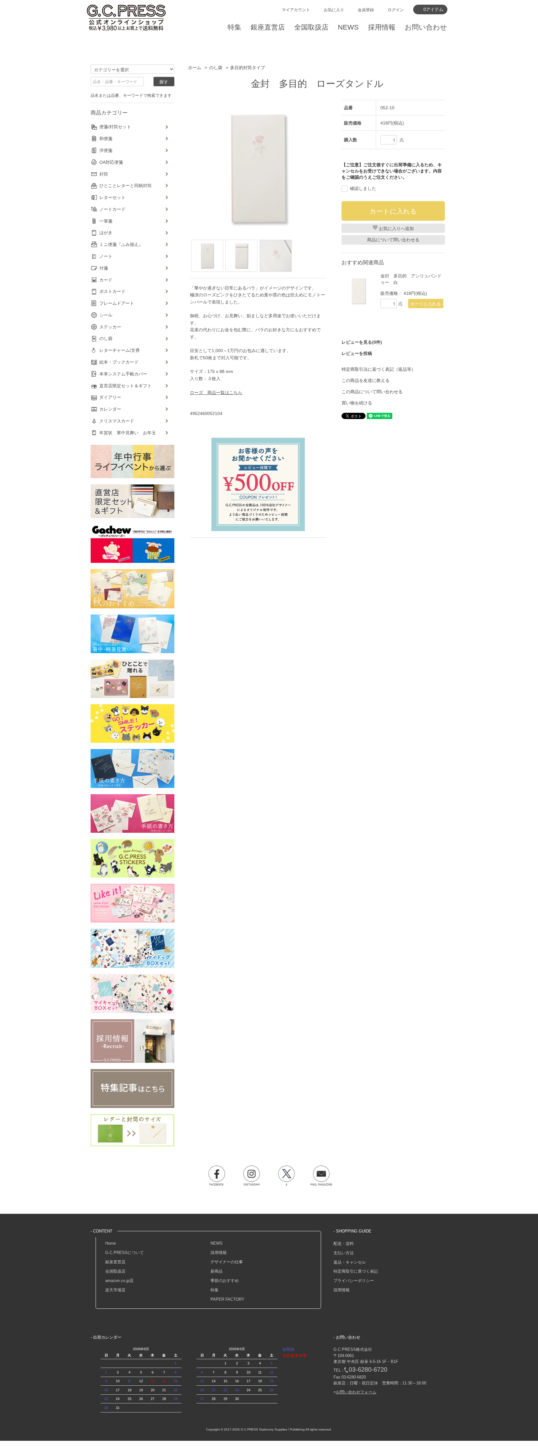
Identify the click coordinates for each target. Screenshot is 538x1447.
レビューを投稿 (357, 353)
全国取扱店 (115, 1271)
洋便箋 (105, 150)
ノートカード (112, 209)
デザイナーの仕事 (226, 1262)
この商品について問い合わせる (372, 391)
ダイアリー (110, 397)
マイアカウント (296, 9)
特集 (214, 1290)
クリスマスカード (116, 420)
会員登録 (366, 9)
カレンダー (110, 409)
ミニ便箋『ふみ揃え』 (121, 244)
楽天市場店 (115, 1290)
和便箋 (105, 138)
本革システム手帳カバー (123, 373)
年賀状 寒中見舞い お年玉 (127, 432)
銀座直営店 (115, 1262)
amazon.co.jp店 (119, 1280)
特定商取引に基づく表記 (355, 1271)
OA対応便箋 (111, 162)
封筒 (103, 174)
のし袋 (215, 67)
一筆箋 (105, 221)
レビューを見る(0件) (362, 342)
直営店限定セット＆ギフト (125, 385)
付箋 (103, 268)
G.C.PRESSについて (124, 1252)
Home (110, 1243)
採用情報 (218, 1252)
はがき (105, 232)
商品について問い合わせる (393, 239)
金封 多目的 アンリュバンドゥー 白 (410, 279)
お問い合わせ (426, 27)
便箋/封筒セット (115, 126)
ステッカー (110, 326)
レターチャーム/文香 (119, 350)
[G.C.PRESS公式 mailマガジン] (321, 1175)
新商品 (216, 1271)
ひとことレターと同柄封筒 (125, 185)
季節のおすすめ (224, 1280)
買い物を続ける (357, 402)
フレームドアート (116, 303)
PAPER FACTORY (227, 1299)
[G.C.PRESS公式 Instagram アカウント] (251, 1175)
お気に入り (334, 9)
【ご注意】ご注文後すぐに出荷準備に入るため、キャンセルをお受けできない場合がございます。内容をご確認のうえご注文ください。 (392, 171)
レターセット (112, 197)
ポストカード (112, 291)
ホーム (194, 67)
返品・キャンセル (349, 1262)
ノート (105, 256)
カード (105, 279)
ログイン (396, 9)
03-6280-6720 (368, 1369)
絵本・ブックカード (119, 362)
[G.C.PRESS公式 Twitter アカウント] (286, 1175)
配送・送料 (343, 1243)
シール (105, 315)
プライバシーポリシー (353, 1280)
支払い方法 (343, 1253)
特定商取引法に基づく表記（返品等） (379, 369)
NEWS (216, 1243)
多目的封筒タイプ (247, 67)
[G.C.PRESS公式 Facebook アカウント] (216, 1175)
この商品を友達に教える (365, 380)
